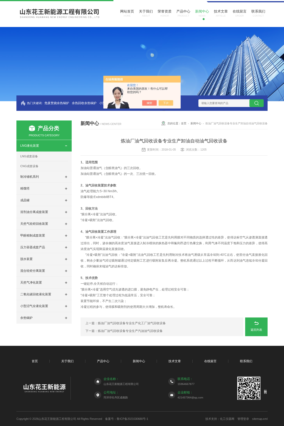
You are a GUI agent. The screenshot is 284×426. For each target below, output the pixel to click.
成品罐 (25, 200)
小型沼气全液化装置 (34, 306)
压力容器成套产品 (32, 247)
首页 (183, 123)
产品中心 (103, 361)
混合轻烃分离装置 (32, 270)
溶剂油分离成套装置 (34, 212)
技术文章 (174, 361)
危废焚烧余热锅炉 (56, 103)
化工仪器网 (227, 418)
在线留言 (210, 361)
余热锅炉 (26, 317)
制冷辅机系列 (29, 176)
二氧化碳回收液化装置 (35, 294)
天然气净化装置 (31, 282)
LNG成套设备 (29, 156)
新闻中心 (195, 123)
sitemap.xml (260, 418)
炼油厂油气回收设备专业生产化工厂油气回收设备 (132, 323)
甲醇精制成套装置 (32, 235)
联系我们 (246, 361)
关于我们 (67, 361)
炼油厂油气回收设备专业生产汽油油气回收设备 (130, 331)
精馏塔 (25, 188)
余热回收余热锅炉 (84, 103)
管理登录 (243, 418)
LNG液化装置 (29, 145)
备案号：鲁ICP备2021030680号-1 (126, 418)
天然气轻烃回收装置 (34, 223)
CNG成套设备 (29, 166)
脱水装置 (26, 259)
